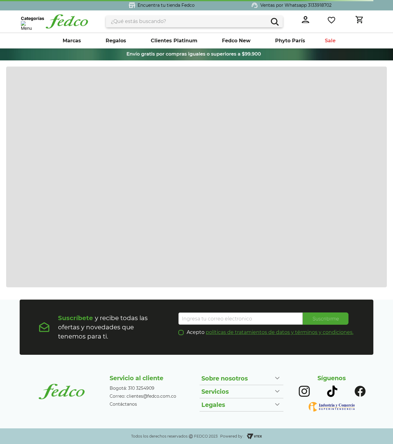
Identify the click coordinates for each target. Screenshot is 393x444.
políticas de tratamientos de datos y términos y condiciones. (279, 332)
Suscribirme (326, 319)
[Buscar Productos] (274, 21)
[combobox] (194, 21)
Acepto (270, 332)
